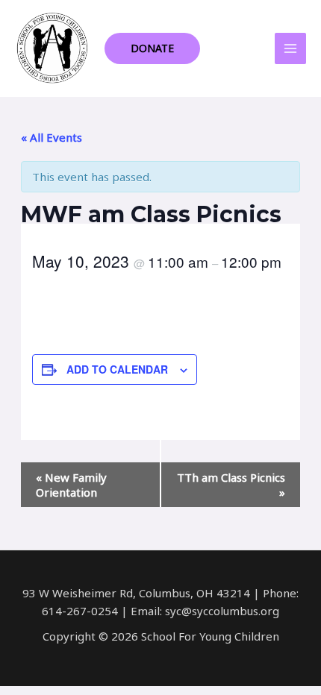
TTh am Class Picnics (231, 485)
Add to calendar (117, 369)
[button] (152, 48)
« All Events (51, 137)
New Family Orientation (71, 485)
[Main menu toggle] (291, 49)
